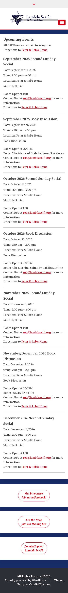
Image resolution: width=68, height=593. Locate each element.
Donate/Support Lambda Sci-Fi (34, 548)
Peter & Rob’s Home (34, 50)
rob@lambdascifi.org (37, 98)
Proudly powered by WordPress (26, 580)
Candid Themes (39, 584)
